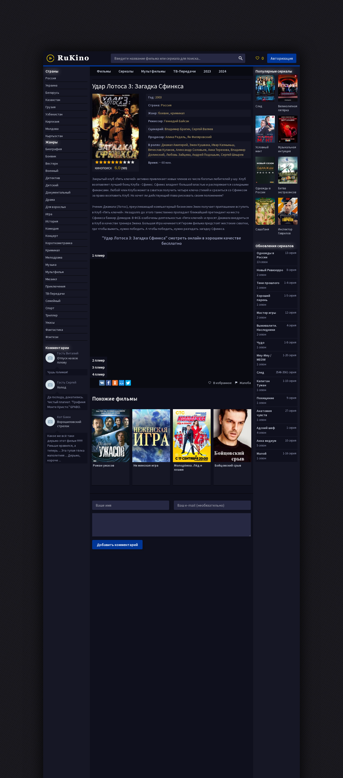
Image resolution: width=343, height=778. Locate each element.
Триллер (52, 315)
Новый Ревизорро (270, 270)
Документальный (58, 192)
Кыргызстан (54, 136)
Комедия (52, 228)
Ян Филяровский (199, 137)
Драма (50, 199)
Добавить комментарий (117, 544)
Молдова (52, 129)
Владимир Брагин (177, 129)
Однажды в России (265, 255)
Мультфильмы (153, 71)
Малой (261, 453)
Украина (51, 85)
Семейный (53, 301)
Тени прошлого (268, 283)
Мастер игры (266, 313)
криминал (178, 113)
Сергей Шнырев (232, 154)
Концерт (52, 236)
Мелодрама (54, 257)
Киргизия (52, 121)
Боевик (51, 156)
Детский (52, 185)
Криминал (53, 250)
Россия (166, 105)
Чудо (260, 342)
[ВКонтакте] (102, 383)
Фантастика (54, 330)
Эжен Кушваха (199, 145)
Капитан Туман (263, 383)
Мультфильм (55, 272)
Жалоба (245, 383)
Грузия (51, 107)
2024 (222, 71)
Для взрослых (56, 207)
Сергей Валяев (202, 129)
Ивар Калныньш (223, 145)
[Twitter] (128, 383)
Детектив (53, 178)
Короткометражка (59, 243)
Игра (49, 214)
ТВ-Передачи (184, 71)
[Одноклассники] (115, 383)
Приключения (55, 286)
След (260, 372)
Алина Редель (175, 137)
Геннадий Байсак (176, 121)
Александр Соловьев (191, 150)
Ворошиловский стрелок (69, 424)
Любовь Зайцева (178, 154)
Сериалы (126, 71)
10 (133, 162)
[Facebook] (108, 383)
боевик (163, 113)
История (52, 221)
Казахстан (53, 100)
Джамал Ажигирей (174, 145)
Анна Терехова (218, 150)
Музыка (51, 265)
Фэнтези (52, 337)
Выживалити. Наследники (267, 327)
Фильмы (104, 71)
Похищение (265, 398)
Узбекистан (54, 114)
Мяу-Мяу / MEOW (264, 357)
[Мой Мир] (121, 383)
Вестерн (52, 163)
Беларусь (52, 92)
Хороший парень (263, 298)
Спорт (50, 308)
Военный (52, 171)
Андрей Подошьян (205, 154)
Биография (54, 149)
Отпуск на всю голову (67, 360)
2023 (207, 71)
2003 (158, 97)
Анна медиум (266, 441)
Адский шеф (266, 428)
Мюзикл (51, 279)
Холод (61, 387)
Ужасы (50, 322)
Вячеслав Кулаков (161, 150)
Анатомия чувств (264, 413)
